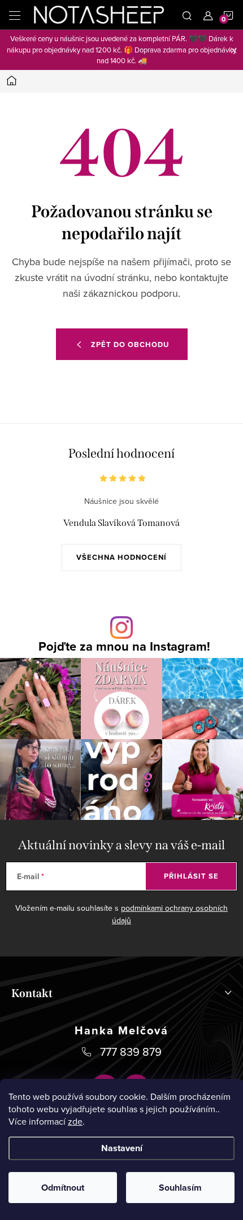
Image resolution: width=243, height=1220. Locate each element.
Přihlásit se (191, 876)
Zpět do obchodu (130, 344)
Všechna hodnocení (121, 557)
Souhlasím (180, 1187)
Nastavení (121, 1148)
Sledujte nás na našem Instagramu (124, 646)
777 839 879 (131, 1051)
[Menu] (14, 14)
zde (75, 1121)
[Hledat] (187, 14)
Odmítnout (62, 1187)
